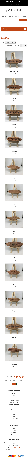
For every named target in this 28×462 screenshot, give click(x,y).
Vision (14, 414)
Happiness (14, 151)
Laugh (14, 311)
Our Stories (14, 412)
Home (7, 1)
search (25, 24)
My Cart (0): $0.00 (21, 16)
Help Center (14, 393)
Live (14, 204)
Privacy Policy (14, 418)
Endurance (14, 364)
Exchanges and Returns (14, 404)
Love (14, 231)
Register (10, 16)
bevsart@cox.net (15, 447)
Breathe (14, 98)
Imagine (14, 178)
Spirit (14, 125)
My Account (14, 432)
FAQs (14, 396)
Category (8, 33)
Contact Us (20, 1)
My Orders (14, 434)
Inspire (14, 337)
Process (14, 416)
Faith (14, 258)
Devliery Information (14, 400)
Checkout (23, 20)
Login (4, 16)
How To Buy (14, 398)
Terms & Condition (14, 402)
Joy (14, 284)
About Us (12, 1)
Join (14, 384)
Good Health (14, 71)
